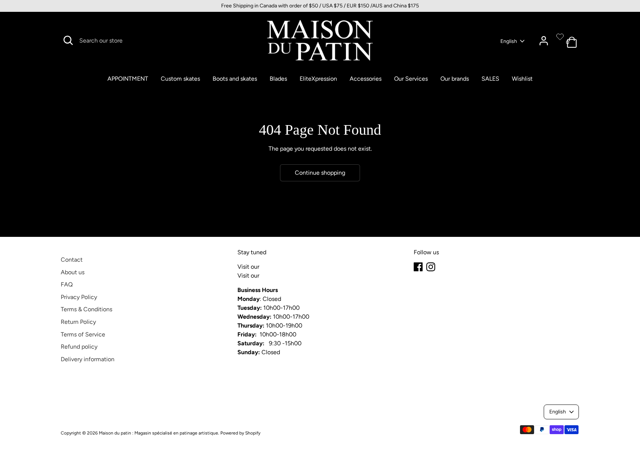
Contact (72, 259)
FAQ (67, 284)
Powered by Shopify (240, 433)
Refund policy (79, 346)
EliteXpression (318, 78)
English (508, 41)
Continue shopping (320, 172)
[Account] (543, 40)
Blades (278, 78)
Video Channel (280, 275)
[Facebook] (418, 266)
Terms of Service (83, 334)
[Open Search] (68, 40)
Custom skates (180, 78)
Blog (267, 266)
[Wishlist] (560, 36)
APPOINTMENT (127, 78)
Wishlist (522, 78)
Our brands (454, 78)
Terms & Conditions (86, 309)
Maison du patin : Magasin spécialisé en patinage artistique (158, 433)
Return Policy (78, 321)
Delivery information (87, 359)
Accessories (365, 78)
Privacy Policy (79, 297)
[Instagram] (430, 266)
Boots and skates (235, 78)
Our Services (411, 78)
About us (72, 272)
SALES (490, 78)
